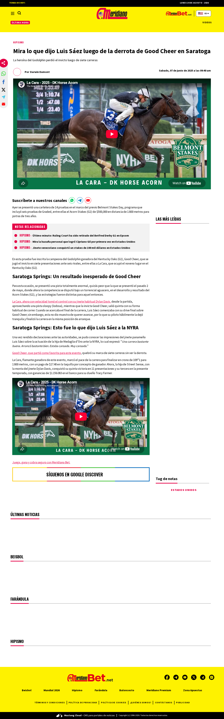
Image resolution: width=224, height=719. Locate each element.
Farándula (101, 690)
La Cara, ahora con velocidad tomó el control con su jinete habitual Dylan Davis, (61, 301)
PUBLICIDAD (183, 702)
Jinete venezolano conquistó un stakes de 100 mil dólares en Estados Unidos (81, 247)
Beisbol (26, 690)
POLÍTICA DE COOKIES (113, 702)
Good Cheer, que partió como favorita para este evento (46, 353)
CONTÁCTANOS (163, 702)
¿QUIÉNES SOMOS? (140, 702)
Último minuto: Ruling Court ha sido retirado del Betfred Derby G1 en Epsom (81, 235)
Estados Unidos (184, 490)
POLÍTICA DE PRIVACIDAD (83, 702)
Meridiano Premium (158, 690)
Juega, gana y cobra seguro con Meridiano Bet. (41, 462)
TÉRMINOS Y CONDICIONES (49, 702)
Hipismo (18, 42)
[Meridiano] (112, 13)
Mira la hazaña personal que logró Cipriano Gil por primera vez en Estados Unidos (84, 241)
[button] (3, 73)
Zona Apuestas (192, 690)
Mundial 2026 (52, 690)
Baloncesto (126, 690)
